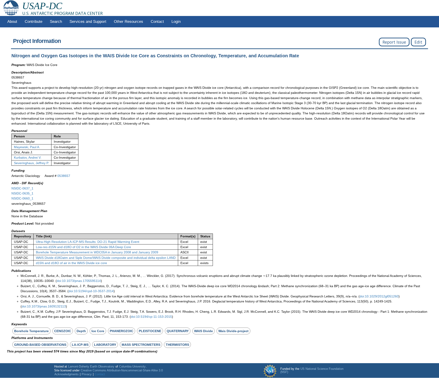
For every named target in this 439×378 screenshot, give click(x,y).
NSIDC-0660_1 (22, 198)
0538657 (63, 176)
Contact (157, 21)
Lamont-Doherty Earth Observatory (91, 366)
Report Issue (394, 42)
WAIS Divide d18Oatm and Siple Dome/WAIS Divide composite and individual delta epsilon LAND (106, 258)
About (12, 21)
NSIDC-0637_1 (22, 188)
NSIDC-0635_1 (22, 193)
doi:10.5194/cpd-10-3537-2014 (91, 291)
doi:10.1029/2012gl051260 (379, 296)
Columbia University (132, 366)
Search (56, 21)
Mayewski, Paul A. (27, 147)
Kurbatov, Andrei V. (27, 157)
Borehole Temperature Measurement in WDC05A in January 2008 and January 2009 (97, 252)
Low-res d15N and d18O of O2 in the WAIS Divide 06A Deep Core (83, 247)
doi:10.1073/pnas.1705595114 (79, 281)
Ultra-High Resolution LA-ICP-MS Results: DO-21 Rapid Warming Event (87, 242)
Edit (418, 42)
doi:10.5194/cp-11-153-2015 (151, 316)
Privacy (87, 374)
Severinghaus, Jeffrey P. (31, 163)
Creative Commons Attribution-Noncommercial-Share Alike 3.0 (122, 370)
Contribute (33, 21)
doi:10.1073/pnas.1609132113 (44, 306)
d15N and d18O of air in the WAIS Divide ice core (71, 263)
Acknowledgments (66, 374)
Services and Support (88, 21)
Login (176, 21)
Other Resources (128, 21)
